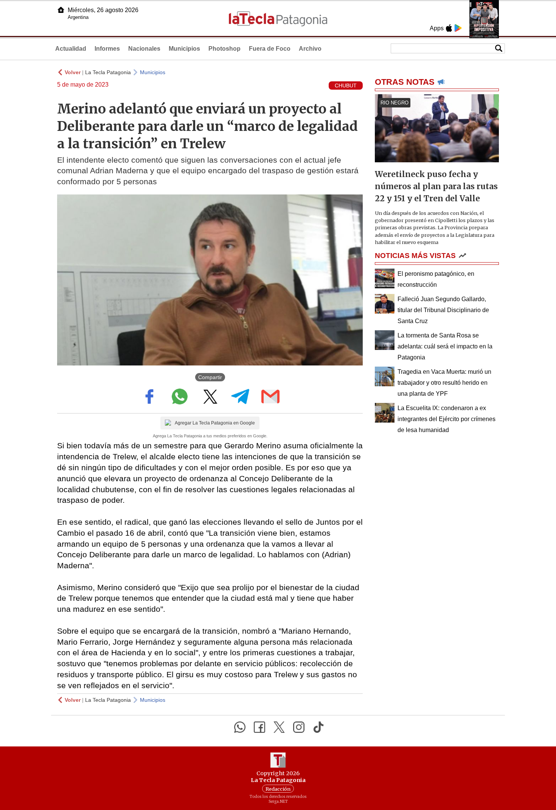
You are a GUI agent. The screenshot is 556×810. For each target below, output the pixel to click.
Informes (107, 48)
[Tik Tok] (318, 727)
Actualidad (70, 48)
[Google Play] (458, 28)
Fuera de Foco (269, 48)
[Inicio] (61, 10)
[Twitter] (279, 727)
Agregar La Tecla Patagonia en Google (215, 423)
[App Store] (449, 28)
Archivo (310, 48)
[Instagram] (299, 727)
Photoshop (224, 48)
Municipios (184, 48)
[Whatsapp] (239, 727)
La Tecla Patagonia (108, 72)
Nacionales (144, 48)
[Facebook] (259, 727)
